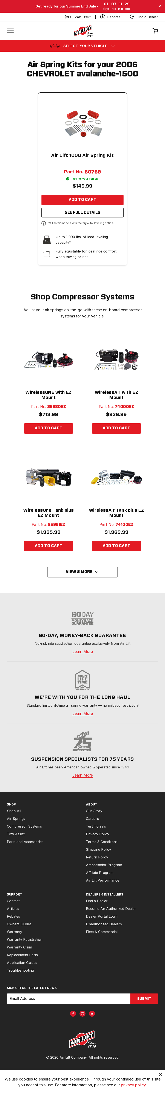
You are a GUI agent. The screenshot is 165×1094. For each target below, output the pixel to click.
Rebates (13, 916)
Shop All (14, 811)
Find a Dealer (97, 901)
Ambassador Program (104, 865)
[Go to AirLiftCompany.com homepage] (82, 1039)
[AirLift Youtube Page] (92, 1014)
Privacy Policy (97, 834)
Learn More (82, 651)
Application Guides (22, 962)
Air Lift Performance (102, 880)
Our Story (94, 811)
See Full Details (82, 213)
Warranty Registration (24, 939)
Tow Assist (15, 834)
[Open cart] (155, 30)
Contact (13, 901)
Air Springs (16, 818)
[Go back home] (83, 30)
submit (144, 998)
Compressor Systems (24, 826)
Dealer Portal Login (102, 916)
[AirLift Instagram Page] (82, 1014)
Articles (13, 908)
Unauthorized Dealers (104, 924)
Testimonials (96, 826)
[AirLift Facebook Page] (73, 1014)
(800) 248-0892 (78, 17)
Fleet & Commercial (102, 932)
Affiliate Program (99, 872)
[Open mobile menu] (10, 30)
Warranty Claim (19, 947)
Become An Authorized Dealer (111, 908)
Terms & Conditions (102, 842)
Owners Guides (19, 924)
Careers (92, 818)
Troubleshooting (20, 970)
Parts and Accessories (25, 842)
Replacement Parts (22, 955)
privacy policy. (134, 1085)
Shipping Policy (98, 849)
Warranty (14, 932)
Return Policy (97, 857)
